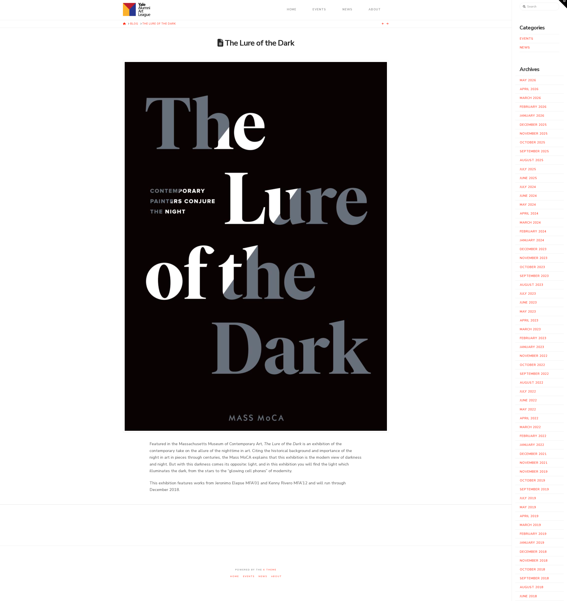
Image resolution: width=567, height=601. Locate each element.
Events (526, 39)
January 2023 (532, 347)
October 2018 (532, 569)
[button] (563, 4)
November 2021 (534, 463)
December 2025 (533, 125)
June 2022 (528, 400)
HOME (234, 576)
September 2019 (534, 489)
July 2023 (528, 294)
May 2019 (528, 507)
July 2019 (528, 498)
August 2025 (531, 160)
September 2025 (534, 151)
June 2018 (528, 596)
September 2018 (534, 578)
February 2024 (533, 231)
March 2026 (530, 98)
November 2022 (534, 356)
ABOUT (276, 576)
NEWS (262, 576)
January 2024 (532, 240)
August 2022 (531, 383)
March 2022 (530, 427)
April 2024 (529, 213)
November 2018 (534, 560)
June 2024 (528, 196)
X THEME (269, 569)
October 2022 (532, 365)
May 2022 (528, 409)
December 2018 (533, 552)
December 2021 (533, 454)
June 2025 (528, 178)
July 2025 (528, 169)
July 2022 (528, 391)
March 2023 (530, 329)
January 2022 (532, 445)
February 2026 (533, 107)
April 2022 (529, 418)
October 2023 (532, 267)
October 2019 (532, 480)
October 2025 (532, 142)
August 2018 (531, 587)
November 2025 (534, 133)
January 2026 (532, 116)
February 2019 (533, 534)
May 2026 (528, 80)
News (525, 47)
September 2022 (534, 374)
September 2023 (534, 276)
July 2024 (528, 187)
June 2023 (528, 302)
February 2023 (533, 338)
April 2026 (529, 89)
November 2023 (534, 258)
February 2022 (533, 436)
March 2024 (530, 222)
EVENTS (248, 576)
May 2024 (528, 205)
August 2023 (531, 285)
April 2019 (529, 516)
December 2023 (533, 249)
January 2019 (532, 543)
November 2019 (534, 472)
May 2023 (528, 311)
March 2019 (530, 525)
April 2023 (529, 320)
